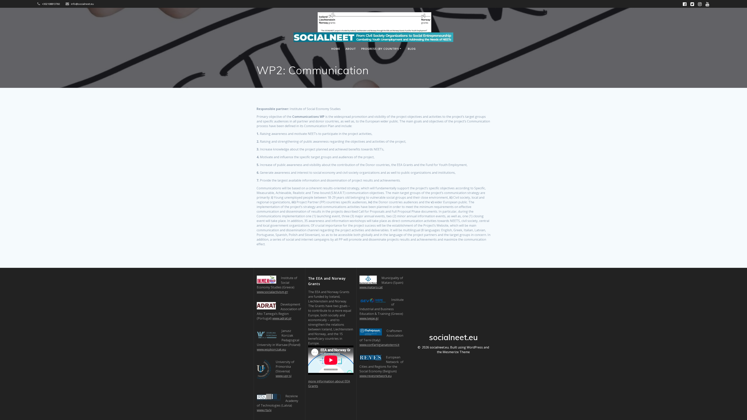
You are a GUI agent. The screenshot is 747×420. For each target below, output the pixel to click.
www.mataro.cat (371, 287)
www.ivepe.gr (369, 318)
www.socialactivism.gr (272, 292)
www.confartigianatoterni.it (379, 345)
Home (335, 49)
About (350, 49)
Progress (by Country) (380, 49)
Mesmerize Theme (456, 352)
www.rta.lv (264, 410)
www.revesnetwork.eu (375, 376)
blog (412, 49)
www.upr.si (283, 376)
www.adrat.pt (281, 318)
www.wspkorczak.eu (271, 349)
